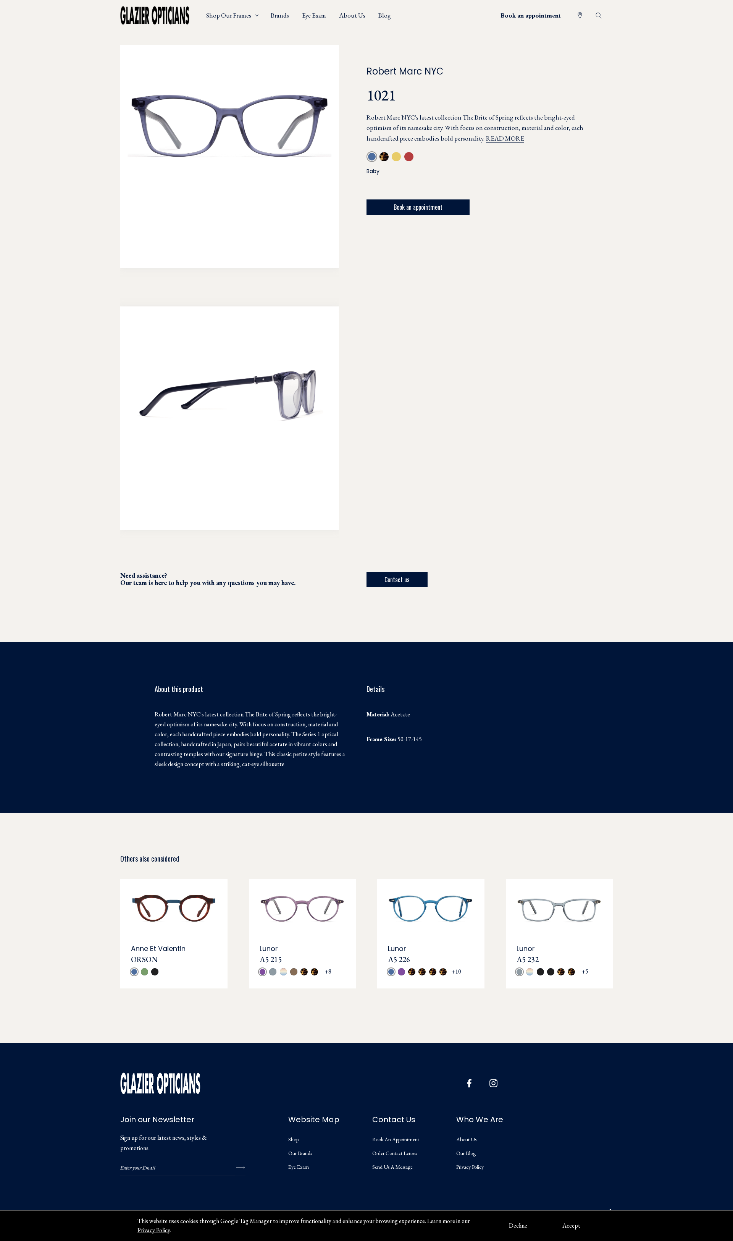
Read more (505, 138)
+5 (584, 971)
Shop (293, 1139)
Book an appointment (531, 15)
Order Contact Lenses (394, 1153)
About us (466, 1139)
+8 (328, 971)
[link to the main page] (160, 15)
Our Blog (466, 1153)
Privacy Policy (153, 1230)
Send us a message (392, 1166)
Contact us (397, 579)
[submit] (240, 1167)
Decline (518, 1226)
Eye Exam (298, 1166)
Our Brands (300, 1153)
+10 (456, 971)
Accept (571, 1226)
